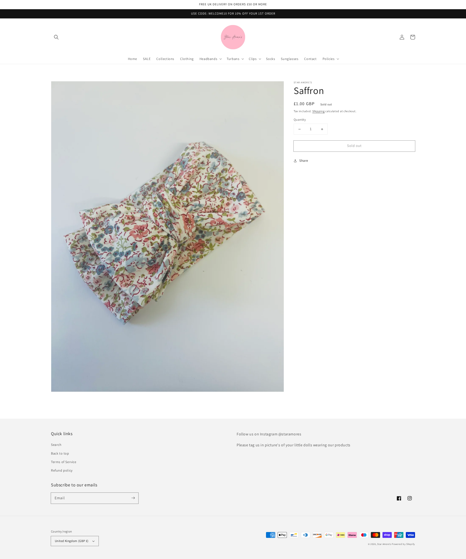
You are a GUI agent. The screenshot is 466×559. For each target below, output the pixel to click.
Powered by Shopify (403, 544)
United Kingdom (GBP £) (72, 541)
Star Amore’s (384, 544)
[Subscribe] (133, 498)
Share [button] (303, 160)
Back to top (60, 453)
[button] (56, 37)
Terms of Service (63, 462)
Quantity (300, 120)
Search (56, 444)
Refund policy (62, 470)
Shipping (318, 111)
